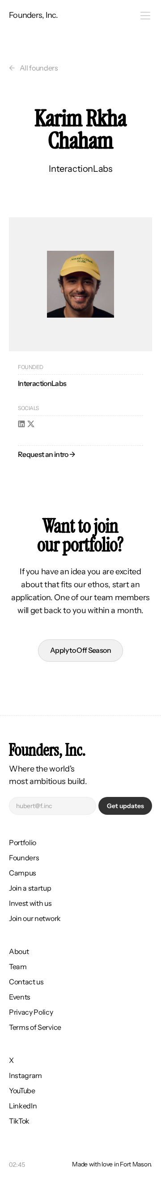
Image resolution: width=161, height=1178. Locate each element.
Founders (24, 857)
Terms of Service (35, 1027)
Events (19, 996)
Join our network (35, 918)
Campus (22, 872)
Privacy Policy (31, 1012)
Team (18, 966)
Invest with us (30, 903)
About (19, 951)
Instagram (25, 1075)
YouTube (22, 1090)
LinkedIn (23, 1105)
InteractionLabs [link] (42, 383)
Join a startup (30, 888)
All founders (39, 67)
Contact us (26, 981)
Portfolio (22, 842)
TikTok (19, 1120)
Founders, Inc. (33, 15)
